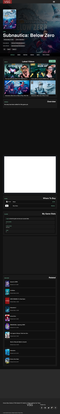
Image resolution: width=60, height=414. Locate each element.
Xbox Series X (10, 403)
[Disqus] (30, 127)
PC (4, 49)
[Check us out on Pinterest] (55, 407)
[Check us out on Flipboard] (52, 407)
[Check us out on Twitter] (48, 407)
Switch (8, 49)
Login (7, 218)
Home (4, 403)
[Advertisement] (30, 255)
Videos (32, 54)
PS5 (15, 403)
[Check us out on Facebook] (41, 407)
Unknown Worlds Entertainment (18, 43)
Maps (38, 54)
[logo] (7, 2)
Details (13, 54)
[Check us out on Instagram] (45, 407)
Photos (25, 54)
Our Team (37, 403)
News (18, 54)
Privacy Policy (20, 412)
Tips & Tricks (46, 54)
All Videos (52, 61)
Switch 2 (14, 49)
